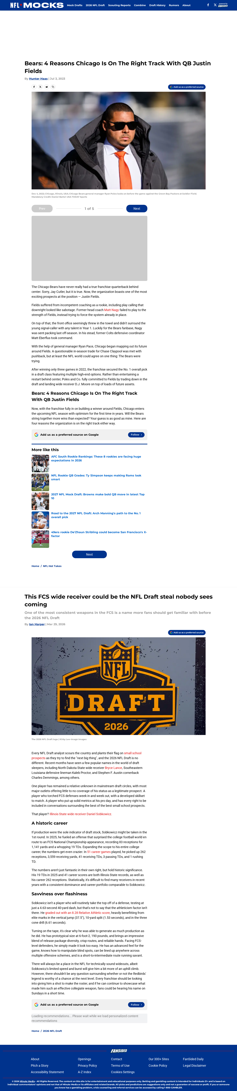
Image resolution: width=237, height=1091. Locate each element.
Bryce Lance (113, 768)
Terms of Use (120, 1065)
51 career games (99, 852)
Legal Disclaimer (194, 1065)
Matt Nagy (111, 310)
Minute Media (27, 1081)
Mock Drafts (74, 5)
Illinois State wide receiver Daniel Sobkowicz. (80, 814)
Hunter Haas (38, 78)
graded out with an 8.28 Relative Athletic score (77, 913)
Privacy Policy (87, 1065)
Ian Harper (37, 624)
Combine (140, 5)
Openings (84, 1059)
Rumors (174, 5)
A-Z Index (84, 1072)
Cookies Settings (123, 1072)
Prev (42, 208)
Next (136, 208)
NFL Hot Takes (52, 566)
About (186, 5)
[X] (215, 5)
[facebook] (208, 5)
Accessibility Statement (47, 1072)
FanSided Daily (193, 1059)
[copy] (53, 86)
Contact (116, 1059)
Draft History (157, 5)
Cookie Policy (158, 1065)
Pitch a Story (39, 1065)
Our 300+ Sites (159, 1059)
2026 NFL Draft (95, 5)
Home (35, 566)
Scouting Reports (119, 5)
